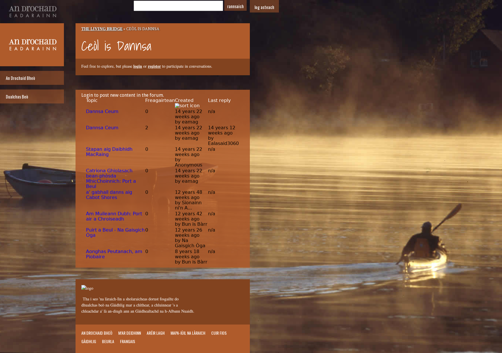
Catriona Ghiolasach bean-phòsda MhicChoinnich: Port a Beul (111, 178)
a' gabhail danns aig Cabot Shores (109, 194)
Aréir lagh (156, 333)
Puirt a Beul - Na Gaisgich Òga (115, 232)
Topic (92, 100)
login (137, 66)
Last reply (219, 100)
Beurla (108, 341)
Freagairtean (160, 100)
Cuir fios (219, 333)
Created (184, 100)
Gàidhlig (88, 341)
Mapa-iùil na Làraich (188, 333)
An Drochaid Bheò (20, 78)
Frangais (127, 341)
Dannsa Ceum (102, 111)
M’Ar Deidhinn (129, 333)
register (154, 66)
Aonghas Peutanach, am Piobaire (114, 254)
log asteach (264, 7)
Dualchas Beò (17, 96)
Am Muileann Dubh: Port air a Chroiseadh (114, 216)
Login (87, 95)
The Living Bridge (102, 28)
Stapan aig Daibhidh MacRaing (109, 151)
